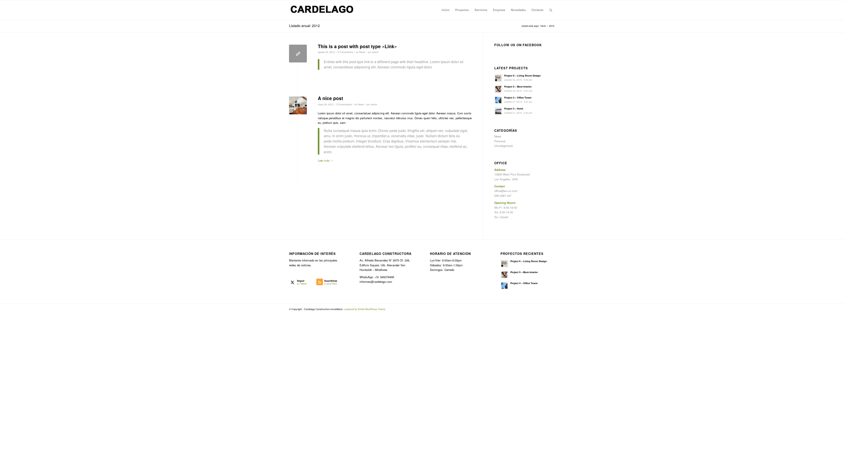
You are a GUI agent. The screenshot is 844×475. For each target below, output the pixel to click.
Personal (500, 141)
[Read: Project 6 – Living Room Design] (498, 78)
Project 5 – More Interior (518, 86)
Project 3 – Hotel (513, 108)
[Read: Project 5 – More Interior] (498, 89)
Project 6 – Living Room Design (522, 75)
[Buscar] (550, 10)
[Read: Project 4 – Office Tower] (498, 100)
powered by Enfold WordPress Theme (365, 309)
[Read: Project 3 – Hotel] (498, 111)
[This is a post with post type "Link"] (298, 53)
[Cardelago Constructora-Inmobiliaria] (322, 10)
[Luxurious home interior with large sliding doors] (298, 105)
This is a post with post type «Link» (357, 46)
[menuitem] (445, 10)
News (362, 52)
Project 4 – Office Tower (517, 97)
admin (375, 52)
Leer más (324, 160)
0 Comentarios (345, 52)
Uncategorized (503, 146)
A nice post (330, 98)
